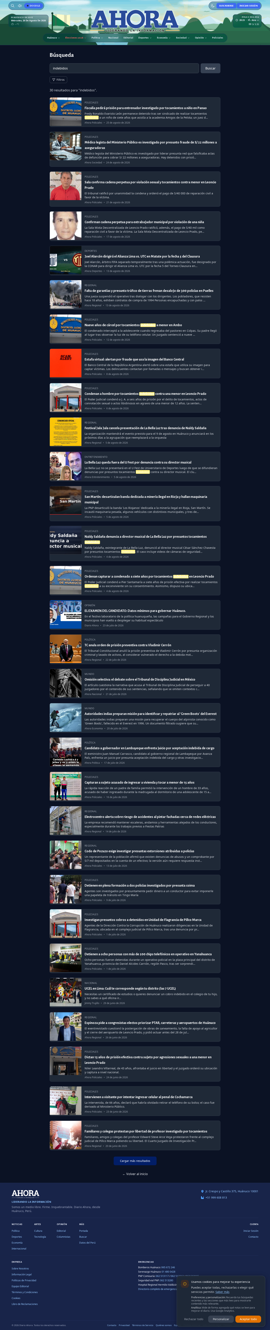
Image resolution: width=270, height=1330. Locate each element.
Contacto (253, 1236)
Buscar (210, 68)
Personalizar (221, 1319)
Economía (162, 38)
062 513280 (166, 1280)
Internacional (19, 1248)
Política (96, 38)
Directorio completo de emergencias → (159, 1289)
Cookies (16, 1298)
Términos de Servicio (142, 1325)
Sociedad (181, 38)
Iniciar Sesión (249, 5)
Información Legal (22, 1274)
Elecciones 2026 (74, 38)
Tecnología (40, 1236)
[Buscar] (12, 6)
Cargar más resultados (135, 1161)
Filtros (61, 79)
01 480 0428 (168, 1271)
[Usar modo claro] (213, 6)
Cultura (38, 1231)
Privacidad (124, 1325)
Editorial (128, 38)
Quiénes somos (164, 1325)
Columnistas (63, 1236)
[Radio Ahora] (20, 6)
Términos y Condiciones (25, 1292)
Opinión (199, 38)
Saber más (222, 1292)
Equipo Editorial (20, 1286)
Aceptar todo (248, 1319)
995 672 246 (168, 1267)
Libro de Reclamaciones (25, 1304)
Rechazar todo (193, 1319)
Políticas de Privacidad (24, 1280)
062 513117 (162, 1276)
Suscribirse (226, 5)
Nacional (113, 38)
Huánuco (52, 38)
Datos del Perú (87, 1242)
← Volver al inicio (135, 1174)
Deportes (143, 38)
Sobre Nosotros (20, 1268)
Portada (83, 1231)
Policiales (217, 38)
